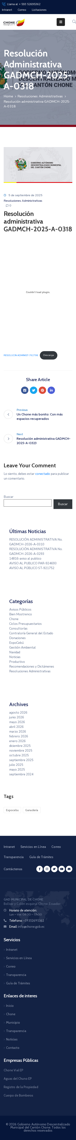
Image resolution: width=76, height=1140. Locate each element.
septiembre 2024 (21, 774)
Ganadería (31, 810)
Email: (26, 926)
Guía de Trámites (41, 857)
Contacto (12, 1048)
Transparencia (14, 857)
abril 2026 (16, 727)
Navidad (14, 652)
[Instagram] (47, 869)
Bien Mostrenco (20, 614)
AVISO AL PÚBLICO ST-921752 (31, 568)
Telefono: (26, 920)
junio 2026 (16, 717)
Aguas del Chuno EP (18, 1078)
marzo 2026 (17, 731)
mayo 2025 (17, 769)
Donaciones (17, 638)
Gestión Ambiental (22, 647)
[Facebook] (24, 390)
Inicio (10, 1006)
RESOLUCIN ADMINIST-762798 (21, 355)
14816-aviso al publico (25, 558)
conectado (42, 474)
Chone (13, 619)
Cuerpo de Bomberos (18, 1095)
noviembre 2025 (20, 750)
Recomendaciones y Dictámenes (31, 666)
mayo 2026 (17, 722)
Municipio (13, 1022)
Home (8, 96)
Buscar (8, 497)
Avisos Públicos (20, 609)
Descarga (48, 355)
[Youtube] (61, 869)
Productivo (17, 662)
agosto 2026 (18, 712)
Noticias (14, 657)
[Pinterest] (42, 390)
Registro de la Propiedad (21, 1087)
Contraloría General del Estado (31, 633)
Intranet (9, 847)
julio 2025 (16, 765)
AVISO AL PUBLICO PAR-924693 (33, 563)
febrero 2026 (18, 736)
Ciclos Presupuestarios (25, 624)
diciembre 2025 (20, 746)
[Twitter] (33, 390)
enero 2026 (17, 741)
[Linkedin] (51, 390)
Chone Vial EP (13, 1070)
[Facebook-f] (39, 869)
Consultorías (18, 628)
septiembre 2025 (21, 760)
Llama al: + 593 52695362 (23, 4)
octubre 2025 (19, 755)
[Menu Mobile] (61, 22)
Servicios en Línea (33, 847)
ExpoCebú (16, 643)
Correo (56, 847)
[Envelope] (69, 869)
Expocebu (12, 810)
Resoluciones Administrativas (40, 96)
